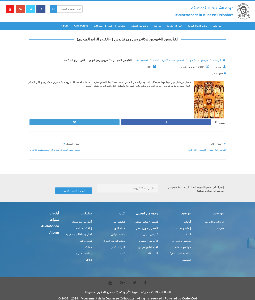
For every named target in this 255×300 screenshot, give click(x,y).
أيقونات (54, 213)
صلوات (121, 25)
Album (64, 25)
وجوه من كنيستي (139, 25)
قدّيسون (192, 60)
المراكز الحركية (174, 25)
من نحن (217, 25)
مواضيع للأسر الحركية (179, 253)
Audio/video (81, 25)
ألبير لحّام (152, 253)
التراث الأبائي (117, 247)
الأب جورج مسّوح (148, 240)
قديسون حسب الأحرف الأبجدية (168, 60)
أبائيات (187, 221)
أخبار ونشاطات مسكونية (79, 234)
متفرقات (98, 25)
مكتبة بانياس (118, 234)
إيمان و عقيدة (183, 228)
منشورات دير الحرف (114, 240)
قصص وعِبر (86, 240)
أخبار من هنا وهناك (82, 221)
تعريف (220, 228)
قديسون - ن (142, 60)
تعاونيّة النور (118, 221)
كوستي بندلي (150, 234)
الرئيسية (216, 60)
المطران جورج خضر (147, 228)
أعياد (188, 234)
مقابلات (88, 247)
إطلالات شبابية (84, 228)
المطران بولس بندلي (146, 221)
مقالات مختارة (84, 253)
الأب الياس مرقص (148, 247)
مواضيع (157, 25)
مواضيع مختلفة (183, 247)
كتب (110, 25)
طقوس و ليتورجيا (181, 240)
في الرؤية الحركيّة (214, 221)
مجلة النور (119, 228)
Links (89, 259)
